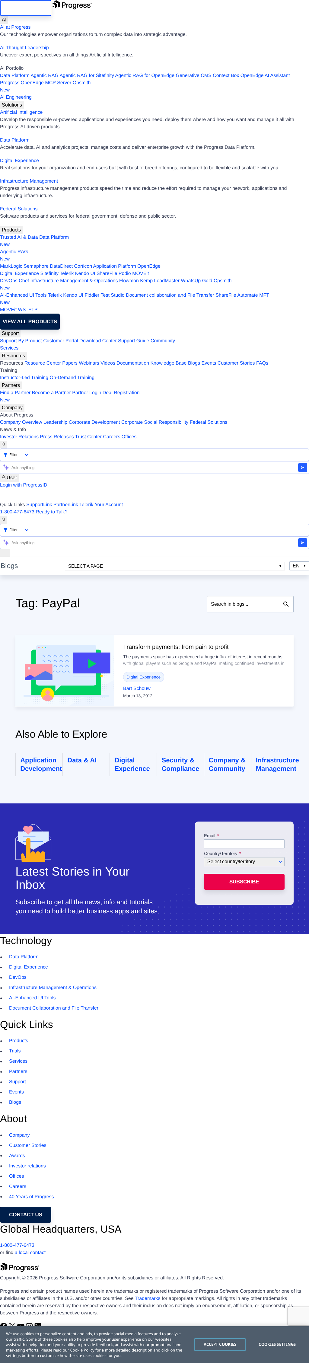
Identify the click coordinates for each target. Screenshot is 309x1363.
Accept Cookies (220, 1344)
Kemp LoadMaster (160, 280)
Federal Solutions (19, 209)
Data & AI (82, 760)
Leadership (55, 422)
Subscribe (244, 882)
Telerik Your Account (101, 504)
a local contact (30, 1252)
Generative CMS (194, 75)
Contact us (25, 1215)
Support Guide (133, 340)
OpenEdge (149, 266)
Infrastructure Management (29, 181)
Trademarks (148, 1298)
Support (10, 333)
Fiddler (91, 295)
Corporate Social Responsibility (154, 422)
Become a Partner (51, 392)
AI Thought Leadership (24, 47)
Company (12, 407)
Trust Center (88, 436)
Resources (13, 355)
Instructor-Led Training (24, 377)
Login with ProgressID (23, 485)
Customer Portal (60, 340)
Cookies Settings (277, 1344)
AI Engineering (16, 97)
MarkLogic (11, 266)
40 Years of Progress (31, 1196)
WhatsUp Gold (196, 280)
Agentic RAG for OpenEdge (145, 75)
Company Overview (21, 422)
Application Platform (114, 266)
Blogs (194, 363)
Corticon (83, 266)
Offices (129, 436)
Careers (111, 436)
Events (208, 363)
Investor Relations (19, 436)
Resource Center (42, 363)
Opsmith (45, 86)
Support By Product (21, 340)
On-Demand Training (72, 377)
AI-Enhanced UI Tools (23, 295)
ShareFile (107, 273)
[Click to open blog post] (64, 671)
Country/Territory (220, 853)
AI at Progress (15, 27)
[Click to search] (286, 604)
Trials (15, 1051)
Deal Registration (70, 396)
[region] (154, 1344)
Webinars (89, 363)
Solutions (12, 104)
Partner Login (86, 392)
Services (9, 348)
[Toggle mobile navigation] (5, 553)
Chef (24, 280)
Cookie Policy (82, 1350)
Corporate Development (94, 422)
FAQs (262, 363)
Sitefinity (49, 273)
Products (11, 229)
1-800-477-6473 (17, 512)
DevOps (9, 280)
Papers (70, 363)
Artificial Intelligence (21, 112)
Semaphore (36, 266)
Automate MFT (134, 299)
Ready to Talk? (52, 512)
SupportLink (39, 504)
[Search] (3, 444)
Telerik (67, 273)
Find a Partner (15, 392)
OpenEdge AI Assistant (265, 75)
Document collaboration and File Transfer (170, 295)
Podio (125, 273)
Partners (11, 385)
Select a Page (85, 566)
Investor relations (27, 1166)
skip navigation (25, 8)
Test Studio (113, 295)
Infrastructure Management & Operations (74, 280)
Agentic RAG (44, 75)
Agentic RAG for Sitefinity (86, 75)
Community (163, 340)
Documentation (132, 363)
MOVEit (140, 273)
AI (4, 19)
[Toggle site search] (3, 520)
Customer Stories (236, 363)
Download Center (98, 340)
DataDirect (61, 266)
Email (210, 836)
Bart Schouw (137, 688)
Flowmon (129, 280)
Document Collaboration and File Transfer (53, 1008)
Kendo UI (85, 273)
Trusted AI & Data (19, 237)
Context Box (226, 75)
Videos (107, 363)
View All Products (30, 321)
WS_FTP (28, 309)
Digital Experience (19, 160)
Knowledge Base (168, 363)
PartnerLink (65, 504)
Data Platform (15, 75)
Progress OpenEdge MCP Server (35, 82)
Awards (17, 1155)
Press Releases (57, 436)
